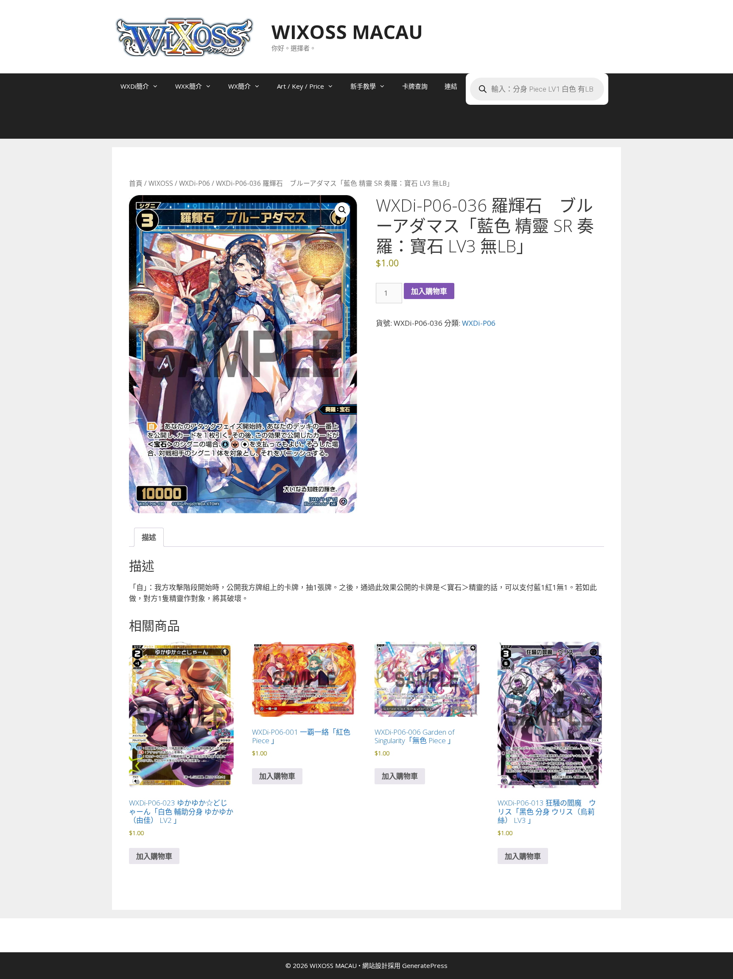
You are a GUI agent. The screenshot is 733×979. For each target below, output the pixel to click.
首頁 (136, 183)
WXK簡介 (188, 86)
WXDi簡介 (134, 86)
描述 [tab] (149, 537)
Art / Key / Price (300, 86)
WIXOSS (160, 183)
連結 (451, 86)
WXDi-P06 (194, 183)
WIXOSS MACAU (347, 32)
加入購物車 (429, 291)
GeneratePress (425, 965)
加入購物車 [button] (154, 856)
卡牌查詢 (415, 86)
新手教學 (363, 86)
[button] (342, 210)
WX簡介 (239, 86)
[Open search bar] (128, 126)
